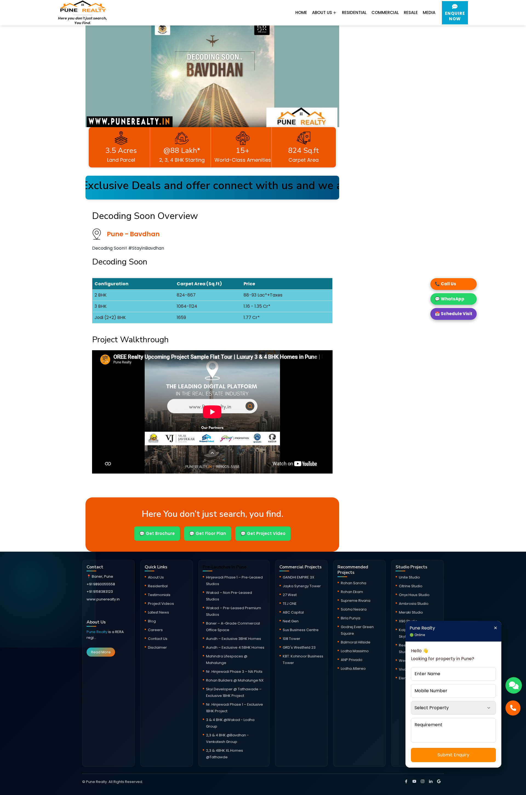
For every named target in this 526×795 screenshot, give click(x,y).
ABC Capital (293, 612)
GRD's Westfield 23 (299, 647)
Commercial (385, 12)
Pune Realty (97, 631)
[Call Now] (513, 708)
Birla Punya (350, 618)
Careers (155, 629)
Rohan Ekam (352, 591)
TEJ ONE (290, 603)
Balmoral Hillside (355, 642)
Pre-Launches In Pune (224, 567)
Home (301, 12)
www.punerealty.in (103, 599)
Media (429, 12)
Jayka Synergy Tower (302, 586)
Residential (354, 12)
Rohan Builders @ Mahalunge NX (235, 680)
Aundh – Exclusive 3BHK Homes (233, 638)
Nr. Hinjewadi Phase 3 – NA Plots (234, 671)
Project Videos (161, 603)
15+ (242, 151)
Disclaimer (157, 647)
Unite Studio (409, 577)
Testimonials (159, 594)
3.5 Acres (121, 151)
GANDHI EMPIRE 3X (298, 577)
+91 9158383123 (100, 591)
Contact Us (157, 638)
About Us (322, 12)
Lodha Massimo (355, 651)
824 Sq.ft (303, 151)
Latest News (158, 612)
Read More (101, 652)
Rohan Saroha (353, 583)
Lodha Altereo (353, 668)
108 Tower (291, 638)
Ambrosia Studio (413, 603)
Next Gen (291, 621)
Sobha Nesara (354, 609)
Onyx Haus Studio (414, 594)
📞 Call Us (445, 284)
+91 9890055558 (101, 584)
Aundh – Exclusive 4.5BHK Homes (235, 647)
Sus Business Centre (301, 629)
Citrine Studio (410, 586)
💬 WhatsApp (449, 299)
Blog (152, 621)
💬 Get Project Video (263, 533)
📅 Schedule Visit (453, 314)
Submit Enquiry (453, 755)
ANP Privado (351, 659)
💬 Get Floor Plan (207, 533)
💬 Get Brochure (157, 533)
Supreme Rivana (355, 600)
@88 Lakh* (181, 151)
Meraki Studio (411, 612)
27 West (290, 594)
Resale (411, 12)
